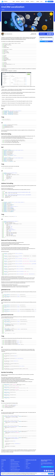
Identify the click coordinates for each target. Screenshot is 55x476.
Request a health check (47, 466)
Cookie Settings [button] (43, 473)
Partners (27, 1)
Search (46, 1)
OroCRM (7, 4)
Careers (37, 1)
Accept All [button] (51, 473)
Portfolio (18, 1)
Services (32, 1)
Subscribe (46, 41)
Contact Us (50, 1)
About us (22, 1)
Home (14, 1)
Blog (41, 1)
